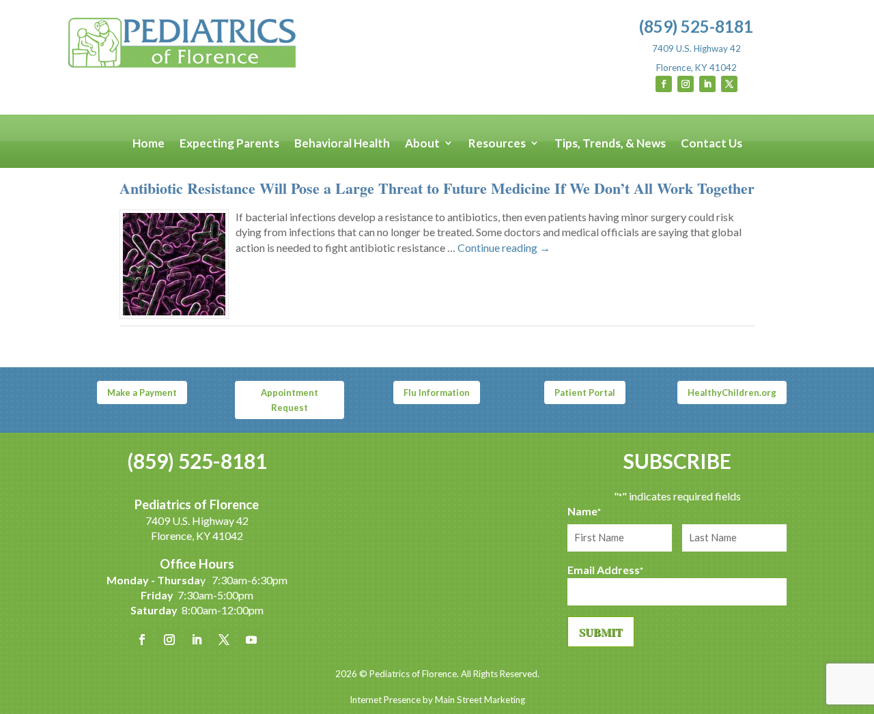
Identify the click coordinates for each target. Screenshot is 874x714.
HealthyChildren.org (732, 392)
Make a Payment (142, 392)
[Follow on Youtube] (251, 640)
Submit (601, 632)
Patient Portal (584, 392)
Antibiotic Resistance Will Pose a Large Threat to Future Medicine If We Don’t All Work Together (437, 188)
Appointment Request (289, 400)
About (422, 143)
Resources (497, 143)
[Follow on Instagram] (685, 84)
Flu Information (437, 392)
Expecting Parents (229, 143)
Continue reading (503, 247)
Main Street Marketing (480, 699)
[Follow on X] (729, 84)
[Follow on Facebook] (664, 84)
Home (148, 143)
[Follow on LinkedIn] (707, 84)
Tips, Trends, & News (610, 143)
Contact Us (711, 143)
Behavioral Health (342, 143)
